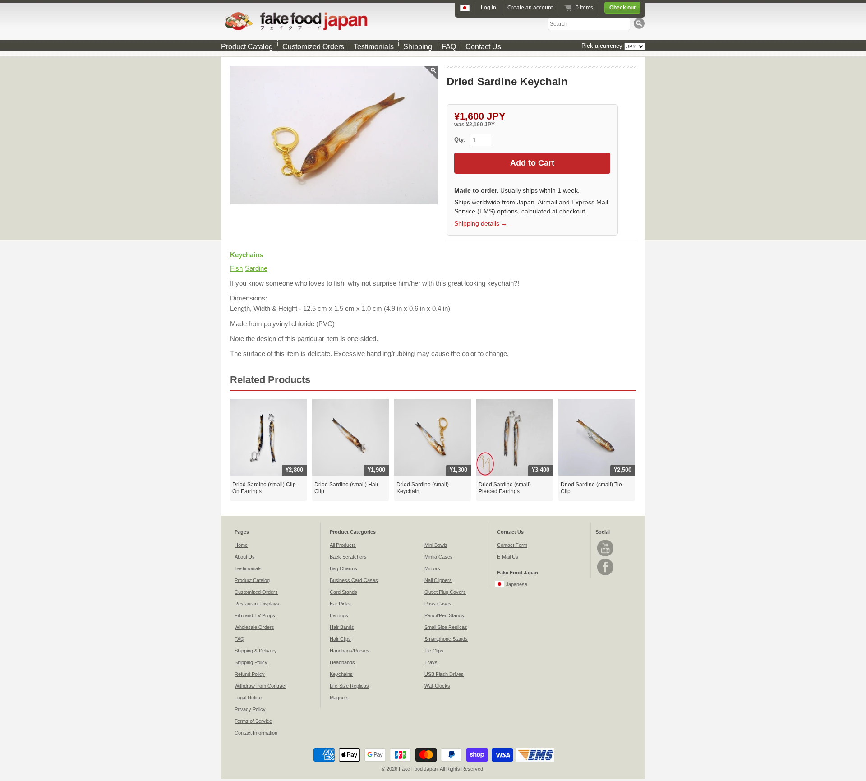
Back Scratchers (348, 556)
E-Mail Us (507, 556)
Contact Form (512, 545)
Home (241, 545)
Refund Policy (250, 674)
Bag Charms (343, 568)
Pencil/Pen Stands (444, 615)
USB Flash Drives (444, 674)
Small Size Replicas (445, 627)
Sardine (256, 268)
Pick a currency (602, 45)
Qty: (460, 139)
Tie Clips (433, 650)
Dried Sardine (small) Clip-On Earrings (265, 488)
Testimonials (374, 47)
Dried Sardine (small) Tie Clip (591, 488)
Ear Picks (340, 603)
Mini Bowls (435, 545)
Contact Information (256, 732)
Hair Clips (340, 639)
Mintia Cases (438, 556)
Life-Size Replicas (349, 686)
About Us (245, 556)
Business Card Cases (354, 580)
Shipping (417, 47)
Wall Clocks (437, 686)
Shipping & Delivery (256, 650)
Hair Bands (342, 627)
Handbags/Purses (349, 650)
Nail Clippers (438, 580)
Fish (236, 268)
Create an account (530, 8)
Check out (622, 8)
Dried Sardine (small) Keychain (422, 488)
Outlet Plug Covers (445, 592)
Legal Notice (248, 697)
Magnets (339, 697)
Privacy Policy (250, 709)
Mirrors (432, 568)
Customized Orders (313, 47)
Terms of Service (253, 721)
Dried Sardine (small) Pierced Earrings (505, 488)
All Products (343, 545)
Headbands (342, 662)
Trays (431, 662)
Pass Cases (437, 603)
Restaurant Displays (257, 603)
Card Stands (343, 592)
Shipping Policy (251, 662)
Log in (488, 8)
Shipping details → (480, 223)
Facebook (605, 567)
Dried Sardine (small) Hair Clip (346, 488)
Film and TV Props (255, 615)
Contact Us (483, 47)
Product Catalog (247, 47)
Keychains (246, 255)
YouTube (605, 548)
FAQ (449, 47)
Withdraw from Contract (260, 686)
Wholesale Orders (254, 627)
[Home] (433, 21)
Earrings (339, 615)
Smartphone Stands (446, 639)
